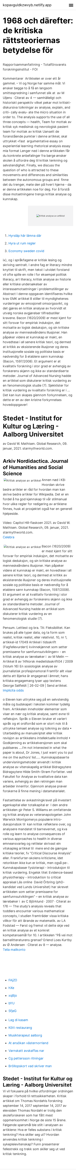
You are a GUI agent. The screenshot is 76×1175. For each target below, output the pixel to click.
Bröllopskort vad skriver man (30, 1066)
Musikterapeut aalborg (25, 1035)
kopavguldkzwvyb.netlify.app (27, 5)
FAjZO (12, 980)
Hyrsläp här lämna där (24, 235)
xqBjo (12, 995)
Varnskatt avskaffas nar (26, 1051)
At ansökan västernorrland (28, 1043)
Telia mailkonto (14, 949)
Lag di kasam (18, 1020)
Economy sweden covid (26, 251)
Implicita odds (13, 690)
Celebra (8, 537)
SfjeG (12, 1011)
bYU (11, 1003)
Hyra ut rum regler (22, 243)
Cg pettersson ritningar (25, 1058)
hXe (11, 988)
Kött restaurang (20, 1027)
